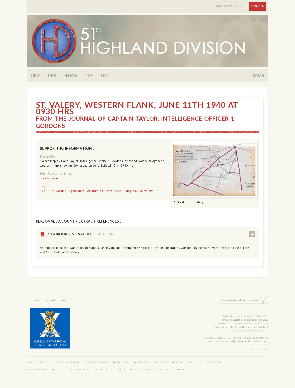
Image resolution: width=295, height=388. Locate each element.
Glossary (97, 369)
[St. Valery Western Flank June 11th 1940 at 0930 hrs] (214, 169)
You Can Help (75, 369)
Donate (257, 6)
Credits (132, 369)
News (52, 75)
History (71, 75)
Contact (115, 369)
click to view (49, 178)
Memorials (141, 362)
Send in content (229, 6)
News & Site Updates (168, 362)
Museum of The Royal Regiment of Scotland (241, 326)
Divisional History (68, 362)
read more (252, 234)
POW (89, 75)
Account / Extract (99, 190)
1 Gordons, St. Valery (83, 234)
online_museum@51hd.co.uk (51, 300)
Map (104, 75)
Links (147, 369)
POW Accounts (96, 362)
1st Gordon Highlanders (67, 190)
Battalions (120, 362)
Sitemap (178, 369)
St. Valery (146, 190)
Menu (35, 75)
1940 (44, 190)
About (55, 369)
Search (258, 75)
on (238, 300)
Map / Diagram (126, 190)
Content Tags (213, 362)
